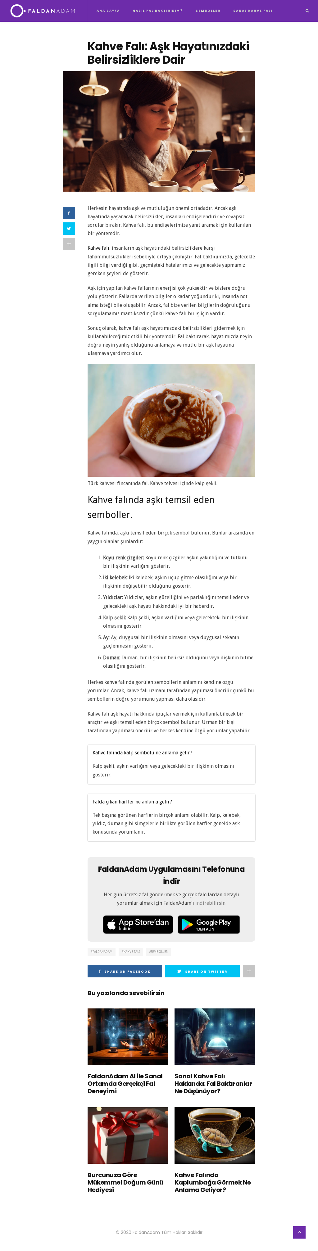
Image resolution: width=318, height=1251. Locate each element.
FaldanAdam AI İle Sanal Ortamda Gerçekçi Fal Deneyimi (125, 1083)
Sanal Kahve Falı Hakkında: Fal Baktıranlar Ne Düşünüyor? (213, 1083)
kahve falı (132, 951)
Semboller (208, 10)
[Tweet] (69, 228)
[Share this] (69, 213)
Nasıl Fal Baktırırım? (158, 10)
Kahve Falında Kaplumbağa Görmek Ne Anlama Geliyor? (213, 1182)
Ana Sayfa (108, 10)
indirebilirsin (210, 903)
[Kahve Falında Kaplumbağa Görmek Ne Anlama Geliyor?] (215, 1135)
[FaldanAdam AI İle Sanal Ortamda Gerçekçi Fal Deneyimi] (128, 1036)
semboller (159, 951)
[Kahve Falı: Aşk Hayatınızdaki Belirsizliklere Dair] (159, 131)
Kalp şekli (114, 618)
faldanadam (102, 951)
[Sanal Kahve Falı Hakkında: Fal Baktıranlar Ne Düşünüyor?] (215, 1036)
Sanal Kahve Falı (252, 10)
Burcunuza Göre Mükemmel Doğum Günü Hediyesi (125, 1182)
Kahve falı (98, 248)
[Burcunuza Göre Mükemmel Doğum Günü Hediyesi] (128, 1135)
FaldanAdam (146, 1232)
